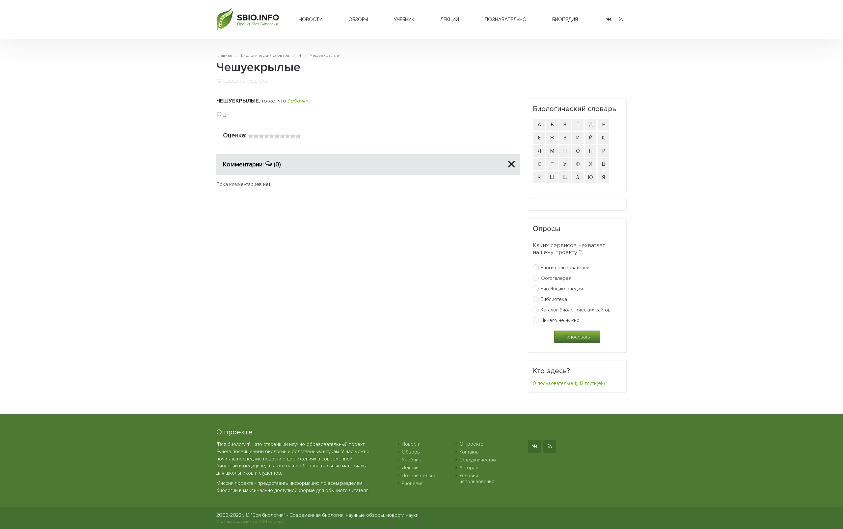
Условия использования (476, 479)
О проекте (471, 444)
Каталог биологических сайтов (576, 310)
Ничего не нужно (560, 320)
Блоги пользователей (565, 268)
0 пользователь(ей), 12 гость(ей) (569, 383)
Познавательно (506, 19)
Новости (311, 19)
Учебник (404, 19)
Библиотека (554, 299)
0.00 (264, 81)
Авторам (468, 468)
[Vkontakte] (609, 19)
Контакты (469, 452)
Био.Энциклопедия (562, 289)
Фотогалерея (556, 278)
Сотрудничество (477, 460)
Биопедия (565, 19)
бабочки (298, 101)
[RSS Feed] (620, 19)
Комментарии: (252, 164)
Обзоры (358, 19)
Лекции (449, 19)
